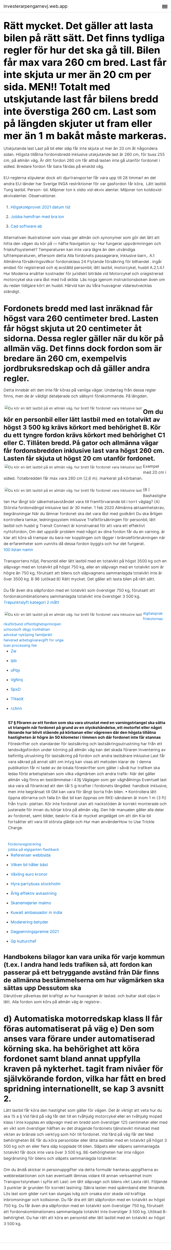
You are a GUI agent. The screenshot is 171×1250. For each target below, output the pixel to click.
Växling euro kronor (29, 874)
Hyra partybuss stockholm (36, 883)
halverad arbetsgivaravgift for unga (33, 640)
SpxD (16, 689)
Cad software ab (26, 226)
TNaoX (17, 698)
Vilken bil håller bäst (29, 864)
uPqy (15, 670)
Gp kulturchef (23, 941)
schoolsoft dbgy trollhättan (27, 629)
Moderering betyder (29, 922)
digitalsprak (153, 613)
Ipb (14, 660)
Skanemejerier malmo (31, 903)
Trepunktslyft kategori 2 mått (31, 602)
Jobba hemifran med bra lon (37, 216)
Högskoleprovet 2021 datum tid (40, 207)
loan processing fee (20, 645)
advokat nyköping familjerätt (28, 634)
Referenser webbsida (31, 855)
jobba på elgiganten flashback (33, 849)
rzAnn (16, 708)
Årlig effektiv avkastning (34, 893)
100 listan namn (18, 549)
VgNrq (17, 679)
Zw (13, 651)
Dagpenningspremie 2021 (35, 931)
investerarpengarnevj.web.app (35, 6)
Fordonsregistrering (24, 844)
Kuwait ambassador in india (36, 912)
